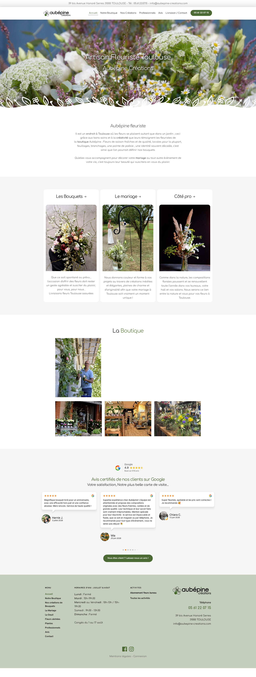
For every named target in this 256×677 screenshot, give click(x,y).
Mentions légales (120, 656)
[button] (123, 549)
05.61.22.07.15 (140, 3)
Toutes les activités (140, 598)
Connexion (140, 656)
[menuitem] (93, 13)
